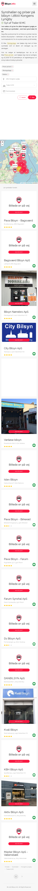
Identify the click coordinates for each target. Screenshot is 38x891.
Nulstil (23, 97)
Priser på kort (7, 66)
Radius (5, 74)
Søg (32, 97)
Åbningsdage (7, 70)
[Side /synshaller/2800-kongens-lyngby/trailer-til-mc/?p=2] (22, 876)
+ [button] (2, 142)
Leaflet (22, 183)
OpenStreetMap (28, 183)
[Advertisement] (19, 119)
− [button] (2, 145)
